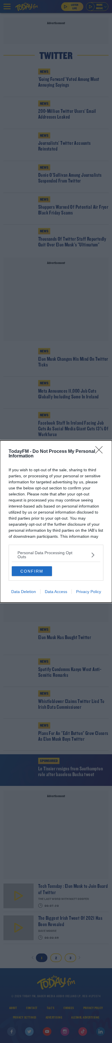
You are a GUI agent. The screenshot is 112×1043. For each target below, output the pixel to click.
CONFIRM (31, 571)
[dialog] (56, 521)
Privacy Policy (88, 591)
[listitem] (56, 555)
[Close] (100, 451)
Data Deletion (23, 591)
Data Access (56, 591)
